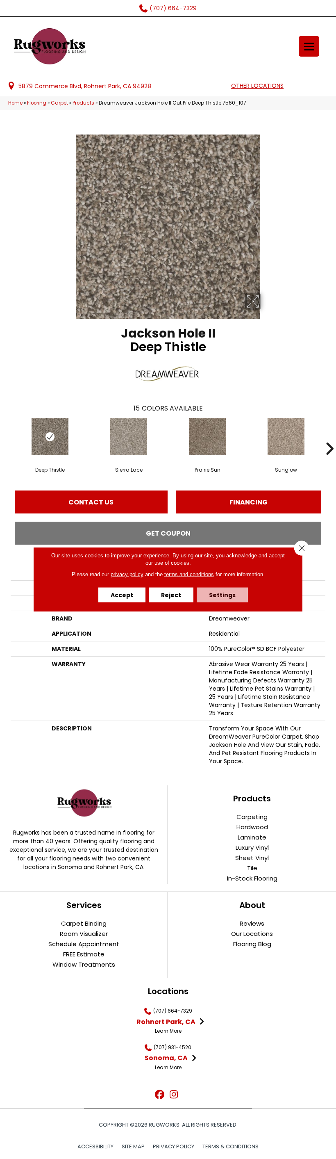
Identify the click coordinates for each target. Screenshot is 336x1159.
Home (15, 103)
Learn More (168, 1030)
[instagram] (174, 1095)
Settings (222, 595)
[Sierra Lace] (128, 436)
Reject (171, 595)
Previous (6, 436)
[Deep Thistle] (50, 436)
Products (83, 103)
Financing (248, 502)
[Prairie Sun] (207, 436)
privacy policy (127, 574)
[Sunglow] (286, 436)
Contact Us (91, 502)
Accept (122, 595)
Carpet (59, 103)
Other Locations (257, 86)
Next (329, 436)
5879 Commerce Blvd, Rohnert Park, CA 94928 (84, 86)
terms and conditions (189, 574)
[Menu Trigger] (309, 46)
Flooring (36, 103)
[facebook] (160, 1095)
